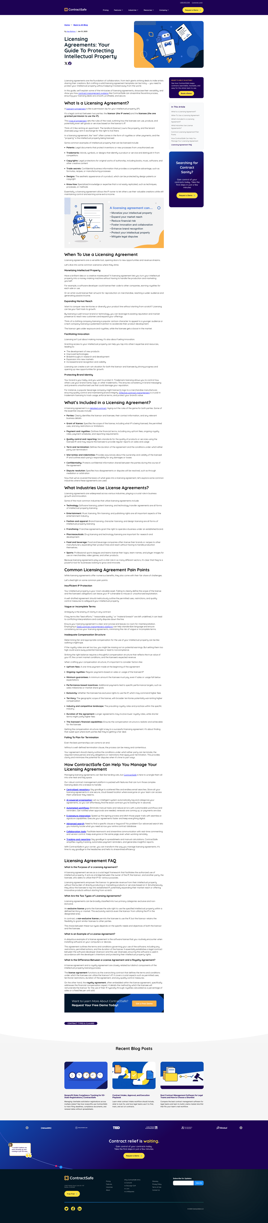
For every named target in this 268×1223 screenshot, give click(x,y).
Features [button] (117, 10)
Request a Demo (185, 195)
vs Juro (126, 1189)
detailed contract (98, 408)
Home (67, 25)
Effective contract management (134, 392)
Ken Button (71, 31)
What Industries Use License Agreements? (182, 126)
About (108, 1190)
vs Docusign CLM (130, 1186)
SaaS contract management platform (95, 626)
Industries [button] (132, 10)
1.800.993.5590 (185, 2)
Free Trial (71, 1194)
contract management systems (93, 93)
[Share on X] (66, 64)
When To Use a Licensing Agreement (185, 115)
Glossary (155, 1181)
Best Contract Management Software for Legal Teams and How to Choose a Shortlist (181, 1096)
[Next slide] (241, 1127)
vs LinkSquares (129, 1191)
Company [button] (163, 10)
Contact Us (156, 1190)
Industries (109, 1187)
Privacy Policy (156, 1184)
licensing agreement (76, 108)
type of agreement (78, 120)
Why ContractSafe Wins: (132, 1180)
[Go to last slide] (27, 1127)
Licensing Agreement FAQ (181, 145)
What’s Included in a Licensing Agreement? (182, 120)
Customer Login (197, 2)
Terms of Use (156, 1187)
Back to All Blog (80, 25)
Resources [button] (148, 10)
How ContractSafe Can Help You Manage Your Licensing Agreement (184, 139)
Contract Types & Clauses (81, 1023)
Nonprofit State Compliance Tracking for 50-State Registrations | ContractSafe (84, 1096)
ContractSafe (130, 774)
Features (109, 1184)
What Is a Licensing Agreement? (183, 112)
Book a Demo (186, 93)
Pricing (105, 10)
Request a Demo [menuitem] (191, 10)
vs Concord (128, 1183)
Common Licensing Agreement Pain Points (185, 133)
